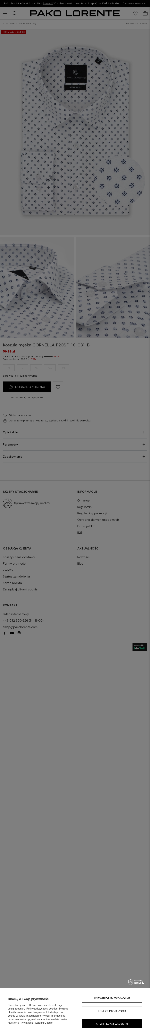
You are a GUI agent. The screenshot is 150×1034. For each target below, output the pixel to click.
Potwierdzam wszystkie (112, 1024)
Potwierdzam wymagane (112, 998)
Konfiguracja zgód (112, 1011)
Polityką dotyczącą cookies (42, 1008)
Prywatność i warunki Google (36, 1022)
